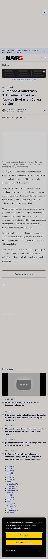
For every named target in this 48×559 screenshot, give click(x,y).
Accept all (24, 535)
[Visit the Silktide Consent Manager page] (39, 550)
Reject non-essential (24, 542)
